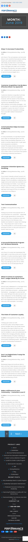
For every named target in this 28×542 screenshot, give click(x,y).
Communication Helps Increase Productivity (12, 127)
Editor (4, 52)
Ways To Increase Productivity (12, 49)
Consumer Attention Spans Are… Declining (13, 167)
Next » (18, 433)
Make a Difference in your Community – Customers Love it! (13, 391)
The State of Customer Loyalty (12, 315)
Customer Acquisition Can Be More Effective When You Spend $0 (14, 86)
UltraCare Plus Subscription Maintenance (15, 455)
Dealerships (14, 450)
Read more (6, 76)
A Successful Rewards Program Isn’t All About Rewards (12, 243)
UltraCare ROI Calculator (15, 464)
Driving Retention (15, 469)
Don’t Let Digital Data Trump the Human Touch (13, 355)
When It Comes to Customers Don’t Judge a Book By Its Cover (12, 277)
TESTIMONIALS (14, 474)
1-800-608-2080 (17, 2)
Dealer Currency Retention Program (15, 458)
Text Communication (9, 204)
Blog (15, 472)
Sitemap (17, 539)
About (14, 447)
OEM (15, 466)
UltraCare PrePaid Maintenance (15, 453)
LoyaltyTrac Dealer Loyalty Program (15, 460)
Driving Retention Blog (14, 52)
